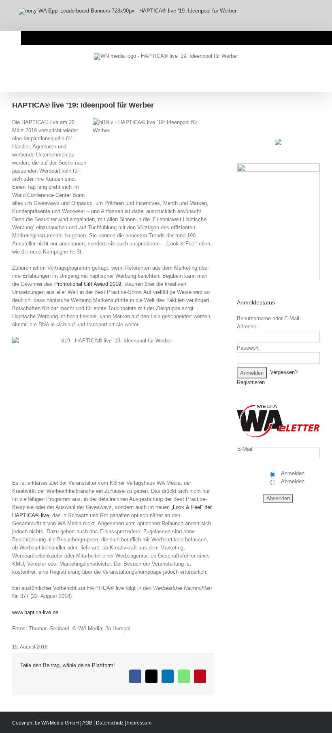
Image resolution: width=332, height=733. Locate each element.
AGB (87, 723)
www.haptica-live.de (35, 612)
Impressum (139, 723)
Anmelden (292, 473)
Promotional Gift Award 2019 (87, 284)
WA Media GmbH (60, 723)
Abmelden (292, 481)
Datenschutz (109, 723)
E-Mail (244, 449)
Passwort (248, 348)
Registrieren (251, 382)
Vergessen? (284, 373)
